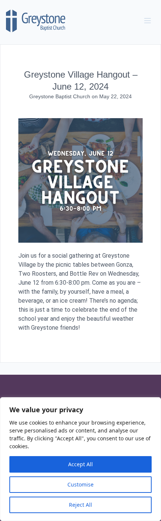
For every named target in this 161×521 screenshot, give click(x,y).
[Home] (36, 20)
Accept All (80, 464)
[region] (80, 459)
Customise (80, 484)
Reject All (80, 504)
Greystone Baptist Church (60, 96)
